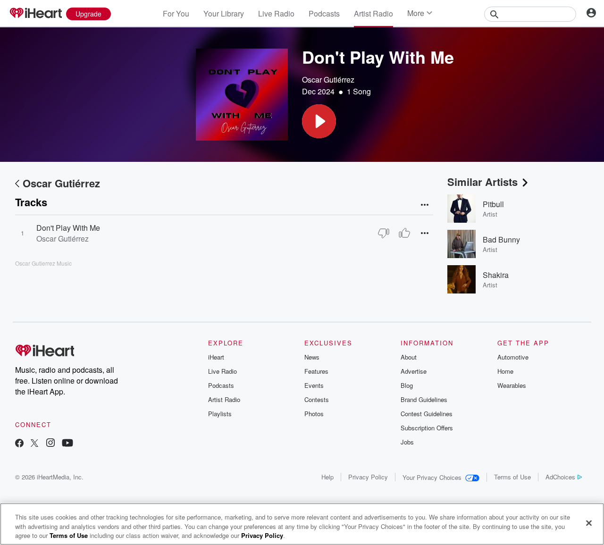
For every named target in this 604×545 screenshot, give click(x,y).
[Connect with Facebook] (19, 443)
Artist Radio (373, 13)
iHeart (216, 356)
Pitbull (493, 204)
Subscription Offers (427, 427)
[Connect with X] (34, 443)
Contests (316, 399)
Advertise (414, 371)
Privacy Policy (368, 476)
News (311, 356)
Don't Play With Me (68, 227)
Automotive (512, 356)
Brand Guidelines (424, 399)
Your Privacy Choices (432, 477)
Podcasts (324, 13)
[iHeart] (35, 13)
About (409, 356)
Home (505, 371)
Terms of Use (512, 476)
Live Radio (276, 13)
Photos (314, 413)
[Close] (589, 522)
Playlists (220, 413)
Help (327, 476)
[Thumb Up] (404, 233)
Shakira (496, 274)
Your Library (223, 13)
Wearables (511, 385)
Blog (407, 385)
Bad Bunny (501, 239)
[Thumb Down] (383, 233)
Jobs (407, 441)
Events (314, 385)
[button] (319, 121)
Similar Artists (482, 181)
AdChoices (560, 476)
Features (316, 371)
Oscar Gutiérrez (328, 79)
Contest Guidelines (427, 413)
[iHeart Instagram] (50, 443)
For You (176, 13)
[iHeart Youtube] (67, 443)
